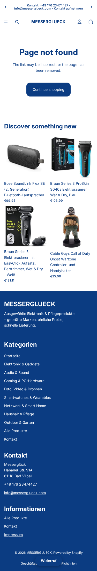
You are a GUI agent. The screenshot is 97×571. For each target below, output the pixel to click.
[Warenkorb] (90, 22)
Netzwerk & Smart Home (25, 405)
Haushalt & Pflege (19, 414)
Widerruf (48, 561)
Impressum (13, 534)
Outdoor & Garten (19, 422)
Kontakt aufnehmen (68, 8)
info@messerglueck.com (32, 8)
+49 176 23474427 (54, 5)
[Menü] (6, 22)
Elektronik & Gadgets (22, 364)
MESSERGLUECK (39, 553)
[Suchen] (17, 22)
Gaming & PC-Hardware (24, 381)
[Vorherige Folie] (5, 7)
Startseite (12, 356)
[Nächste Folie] (91, 7)
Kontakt (10, 439)
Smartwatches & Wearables (27, 397)
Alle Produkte (15, 431)
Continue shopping (48, 89)
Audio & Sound (16, 372)
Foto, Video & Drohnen (23, 389)
